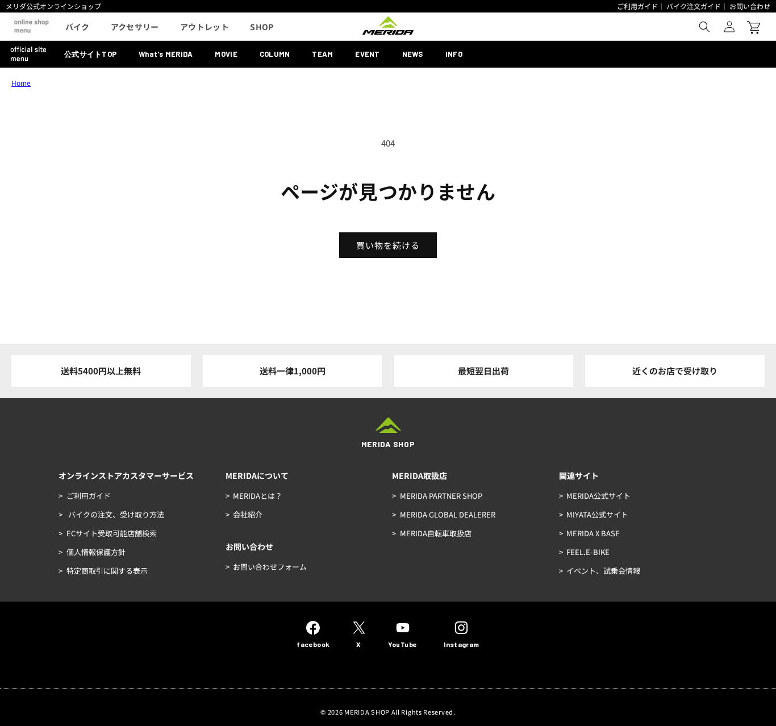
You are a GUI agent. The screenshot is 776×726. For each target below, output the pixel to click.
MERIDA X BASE (593, 533)
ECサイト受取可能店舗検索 (111, 533)
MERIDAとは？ (257, 495)
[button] (704, 26)
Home (21, 82)
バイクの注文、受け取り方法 (115, 514)
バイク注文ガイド (693, 6)
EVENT (367, 54)
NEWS (412, 54)
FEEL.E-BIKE (588, 551)
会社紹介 (247, 514)
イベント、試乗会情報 (603, 570)
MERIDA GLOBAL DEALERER (447, 514)
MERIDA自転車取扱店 (436, 533)
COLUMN (275, 54)
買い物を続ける (388, 245)
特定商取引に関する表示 (107, 570)
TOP (90, 54)
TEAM (322, 54)
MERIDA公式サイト (598, 495)
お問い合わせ (749, 6)
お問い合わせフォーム (270, 566)
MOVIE (226, 54)
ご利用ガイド (637, 6)
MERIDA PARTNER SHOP (441, 495)
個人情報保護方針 (96, 551)
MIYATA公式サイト (597, 514)
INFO (453, 54)
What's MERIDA (166, 54)
